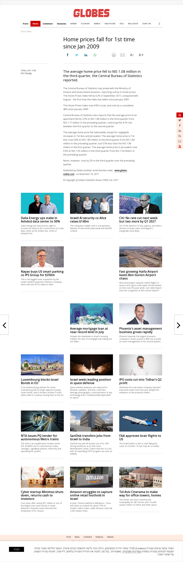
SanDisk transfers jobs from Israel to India (90, 437)
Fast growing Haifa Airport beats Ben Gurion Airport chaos (138, 274)
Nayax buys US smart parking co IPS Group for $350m (42, 273)
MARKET (73, 23)
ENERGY (97, 23)
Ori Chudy (26, 73)
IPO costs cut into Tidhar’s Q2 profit (140, 381)
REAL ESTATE (133, 23)
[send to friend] (123, 55)
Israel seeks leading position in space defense (90, 381)
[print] (113, 55)
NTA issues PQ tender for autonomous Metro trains (40, 437)
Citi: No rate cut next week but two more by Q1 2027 (138, 219)
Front (25, 23)
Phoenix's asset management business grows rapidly (140, 330)
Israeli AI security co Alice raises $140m (88, 219)
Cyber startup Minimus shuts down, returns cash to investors (42, 495)
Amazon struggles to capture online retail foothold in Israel (91, 495)
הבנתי (16, 549)
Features (61, 23)
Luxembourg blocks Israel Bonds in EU (39, 381)
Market (110, 537)
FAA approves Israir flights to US (140, 437)
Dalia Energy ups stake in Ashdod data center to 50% (40, 219)
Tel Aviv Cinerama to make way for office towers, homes (140, 493)
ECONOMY (85, 23)
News (35, 23)
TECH (122, 23)
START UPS (146, 23)
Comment (48, 23)
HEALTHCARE (110, 23)
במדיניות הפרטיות (132, 551)
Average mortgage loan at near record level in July (89, 330)
